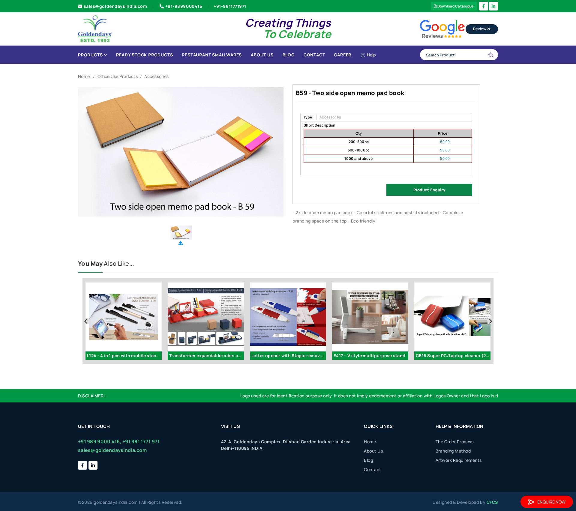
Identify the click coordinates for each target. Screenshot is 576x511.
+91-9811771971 (230, 6)
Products (90, 55)
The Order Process (455, 441)
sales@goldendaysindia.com (115, 6)
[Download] (180, 243)
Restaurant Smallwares (212, 55)
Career (342, 55)
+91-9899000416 (183, 6)
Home (84, 76)
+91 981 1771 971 (141, 441)
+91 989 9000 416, (100, 441)
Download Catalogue (454, 6)
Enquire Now (551, 502)
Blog (289, 55)
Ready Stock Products (144, 55)
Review (480, 28)
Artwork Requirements (459, 460)
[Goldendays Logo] (95, 28)
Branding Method (453, 451)
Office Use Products (118, 76)
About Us (262, 55)
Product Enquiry (429, 190)
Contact (314, 55)
